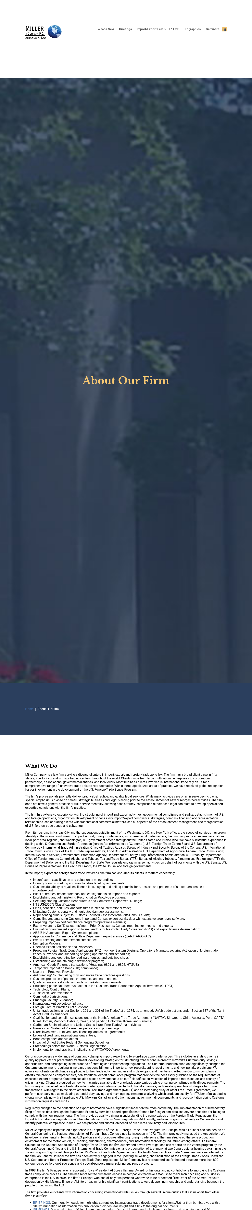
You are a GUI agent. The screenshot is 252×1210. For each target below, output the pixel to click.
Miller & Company (43, 39)
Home (29, 709)
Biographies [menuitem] (192, 29)
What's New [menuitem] (106, 29)
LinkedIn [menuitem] (224, 29)
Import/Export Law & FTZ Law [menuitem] (158, 29)
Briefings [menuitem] (125, 29)
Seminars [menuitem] (212, 29)
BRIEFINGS (41, 1202)
